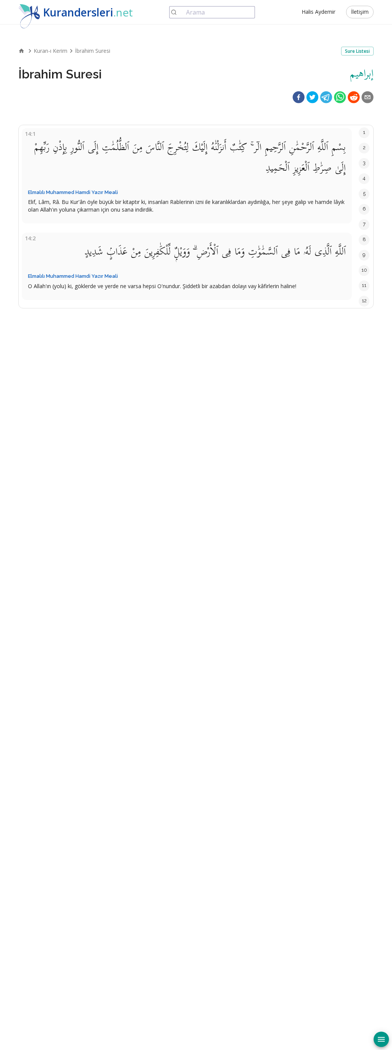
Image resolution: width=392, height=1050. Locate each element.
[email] (367, 97)
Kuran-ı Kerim (50, 50)
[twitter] (312, 97)
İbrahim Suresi (92, 50)
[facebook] (298, 97)
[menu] (381, 1039)
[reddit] (354, 97)
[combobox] (212, 12)
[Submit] (178, 12)
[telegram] (326, 97)
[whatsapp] (340, 97)
